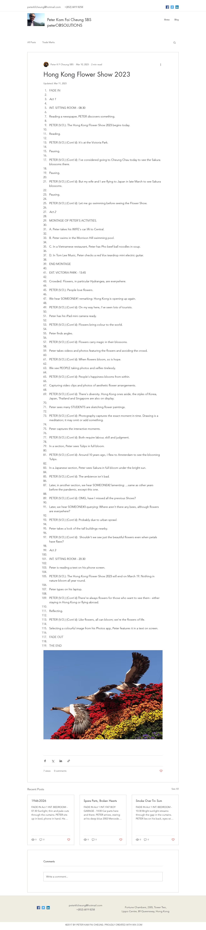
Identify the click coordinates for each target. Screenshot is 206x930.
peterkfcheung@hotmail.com (44, 7)
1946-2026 (38, 801)
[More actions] (161, 64)
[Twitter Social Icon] (172, 7)
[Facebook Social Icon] (167, 7)
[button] (174, 42)
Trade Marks (48, 42)
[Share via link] (68, 760)
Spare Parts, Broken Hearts (100, 801)
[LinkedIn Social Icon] (177, 7)
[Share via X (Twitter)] (52, 760)
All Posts (31, 42)
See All (175, 788)
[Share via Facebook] (45, 760)
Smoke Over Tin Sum (149, 801)
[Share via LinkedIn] (60, 760)
